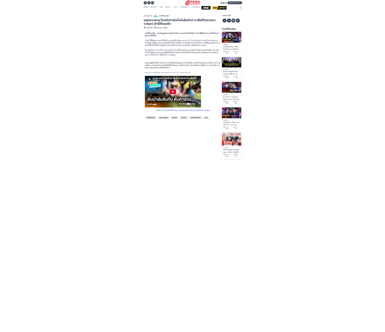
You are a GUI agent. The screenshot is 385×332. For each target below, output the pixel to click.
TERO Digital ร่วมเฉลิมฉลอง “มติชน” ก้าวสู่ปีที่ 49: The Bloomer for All (231, 150)
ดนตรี (161, 7)
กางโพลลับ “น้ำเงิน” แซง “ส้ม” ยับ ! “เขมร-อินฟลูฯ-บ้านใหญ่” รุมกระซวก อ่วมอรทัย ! (231, 123)
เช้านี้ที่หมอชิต (164, 15)
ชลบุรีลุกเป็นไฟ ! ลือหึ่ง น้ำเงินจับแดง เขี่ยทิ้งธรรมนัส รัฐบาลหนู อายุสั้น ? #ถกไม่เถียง (231, 47)
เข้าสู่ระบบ (223, 3)
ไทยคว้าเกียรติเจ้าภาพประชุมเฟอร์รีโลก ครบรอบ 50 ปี (230, 72)
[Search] (240, 8)
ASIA (175, 7)
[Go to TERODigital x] (148, 2)
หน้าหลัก (147, 15)
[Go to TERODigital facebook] (145, 2)
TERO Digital (163, 118)
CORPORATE (184, 7)
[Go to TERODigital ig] (152, 2)
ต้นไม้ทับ (174, 118)
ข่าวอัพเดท (226, 69)
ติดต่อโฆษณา (196, 7)
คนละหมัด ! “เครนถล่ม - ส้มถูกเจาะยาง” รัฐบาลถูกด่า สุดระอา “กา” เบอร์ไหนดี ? (231, 98)
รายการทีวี (153, 7)
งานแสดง (167, 7)
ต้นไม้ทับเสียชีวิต (195, 118)
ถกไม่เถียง (225, 44)
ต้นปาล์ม (183, 118)
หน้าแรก (146, 7)
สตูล (206, 118)
